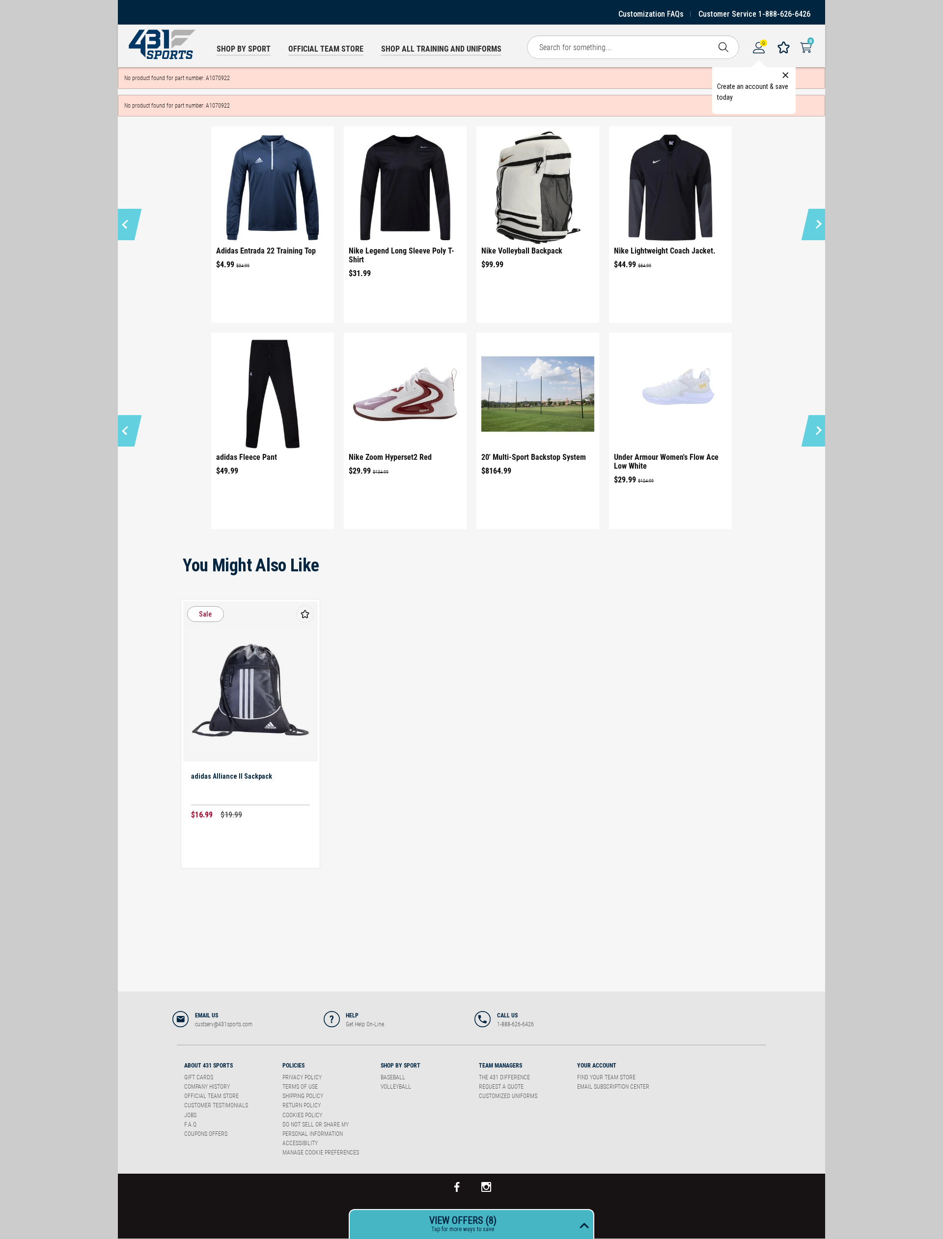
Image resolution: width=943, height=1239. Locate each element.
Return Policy (301, 1105)
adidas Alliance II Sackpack (231, 776)
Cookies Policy (302, 1115)
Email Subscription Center (613, 1086)
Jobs (190, 1115)
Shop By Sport (400, 1065)
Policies (293, 1065)
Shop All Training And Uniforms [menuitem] (441, 49)
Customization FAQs (651, 14)
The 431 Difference (504, 1077)
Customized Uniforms (508, 1096)
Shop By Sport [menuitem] (244, 49)
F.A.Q (190, 1124)
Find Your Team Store (606, 1077)
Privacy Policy (302, 1077)
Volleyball (396, 1086)
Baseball (393, 1077)
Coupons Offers (205, 1133)
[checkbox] (305, 614)
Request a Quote (501, 1086)
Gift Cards (198, 1077)
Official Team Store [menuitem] (325, 49)
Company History (207, 1086)
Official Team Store (211, 1096)
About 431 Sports (208, 1065)
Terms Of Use (300, 1086)
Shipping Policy (302, 1096)
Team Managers (500, 1065)
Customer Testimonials (216, 1105)
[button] (126, 224)
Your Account (596, 1065)
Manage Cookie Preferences (320, 1152)
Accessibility (300, 1143)
